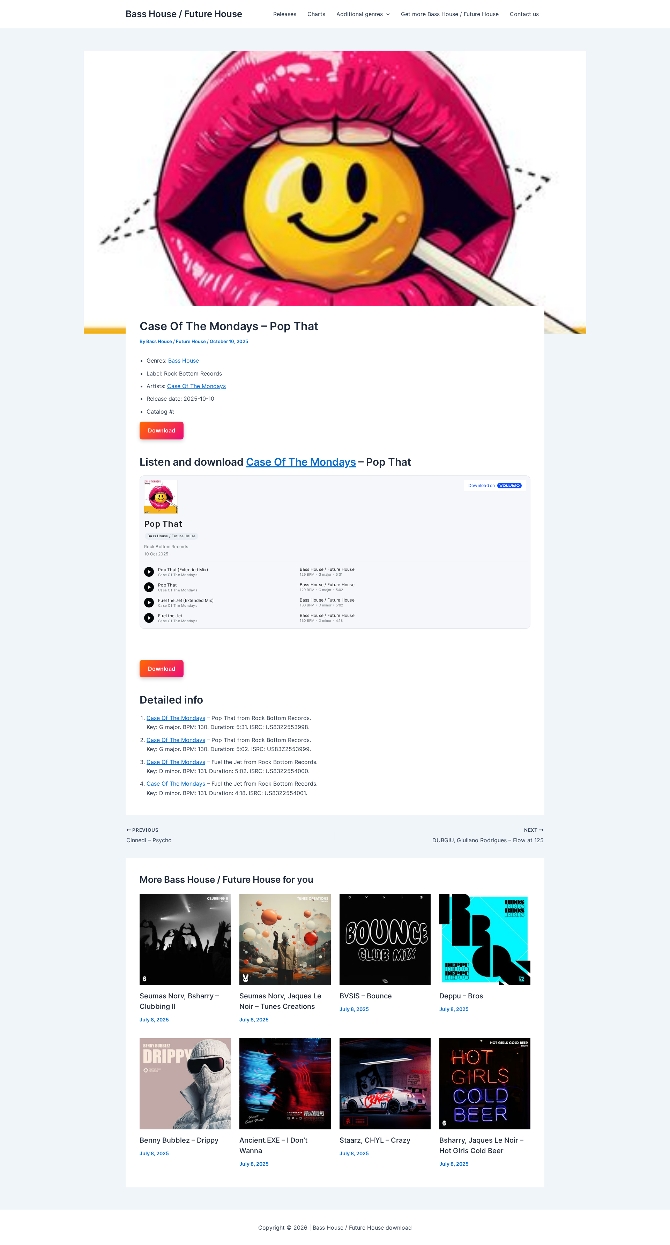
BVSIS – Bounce (366, 996)
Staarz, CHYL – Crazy (375, 1140)
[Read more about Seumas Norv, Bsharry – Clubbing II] (185, 938)
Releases (284, 13)
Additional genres (359, 13)
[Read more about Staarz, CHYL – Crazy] (385, 1083)
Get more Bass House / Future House (450, 13)
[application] (386, 14)
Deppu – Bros (461, 996)
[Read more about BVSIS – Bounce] (385, 938)
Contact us (524, 13)
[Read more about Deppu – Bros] (484, 938)
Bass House (183, 360)
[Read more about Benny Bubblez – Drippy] (185, 1083)
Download (161, 430)
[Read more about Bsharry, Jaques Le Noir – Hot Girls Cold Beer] (484, 1083)
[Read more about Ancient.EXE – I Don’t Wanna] (284, 1083)
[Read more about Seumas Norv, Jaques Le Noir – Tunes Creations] (284, 938)
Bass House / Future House (184, 13)
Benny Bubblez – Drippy (179, 1140)
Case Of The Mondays (196, 386)
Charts (316, 13)
